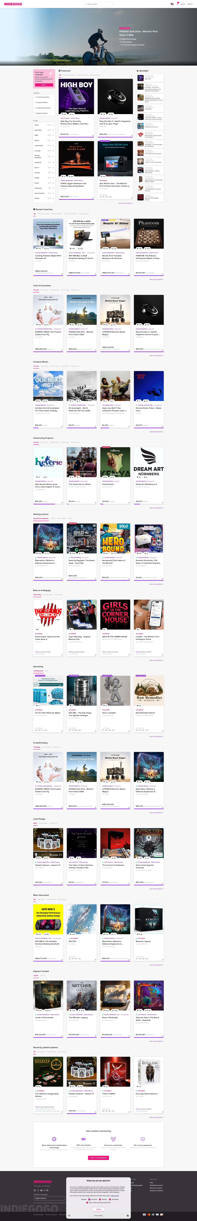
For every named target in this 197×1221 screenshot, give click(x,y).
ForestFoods (108, 484)
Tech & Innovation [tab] (69, 75)
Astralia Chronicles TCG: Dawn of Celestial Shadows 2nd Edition (148, 563)
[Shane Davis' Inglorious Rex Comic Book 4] (48, 615)
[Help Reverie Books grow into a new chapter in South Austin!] (48, 462)
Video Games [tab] (61, 518)
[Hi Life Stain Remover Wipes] (48, 691)
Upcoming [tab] (44, 290)
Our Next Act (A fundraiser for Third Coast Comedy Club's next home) (47, 410)
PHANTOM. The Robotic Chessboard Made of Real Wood (147, 258)
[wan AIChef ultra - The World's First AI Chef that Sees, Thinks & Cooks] (115, 158)
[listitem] (44, 125)
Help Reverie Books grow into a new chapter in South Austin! (48, 486)
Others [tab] (70, 518)
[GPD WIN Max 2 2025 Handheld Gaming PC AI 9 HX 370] (82, 234)
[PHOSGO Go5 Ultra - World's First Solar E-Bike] (82, 310)
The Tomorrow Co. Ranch (80, 484)
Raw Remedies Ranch (145, 713)
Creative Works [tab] (82, 75)
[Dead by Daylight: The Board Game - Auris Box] (82, 538)
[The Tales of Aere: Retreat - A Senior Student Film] (82, 843)
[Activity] (177, 4)
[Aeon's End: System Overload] (149, 843)
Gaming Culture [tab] (94, 75)
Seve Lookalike (109, 713)
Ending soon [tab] (75, 290)
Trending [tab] (37, 747)
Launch (43, 85)
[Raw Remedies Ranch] (149, 691)
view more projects (125, 203)
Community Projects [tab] (70, 214)
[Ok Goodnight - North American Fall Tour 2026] (82, 386)
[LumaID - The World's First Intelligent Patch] (149, 615)
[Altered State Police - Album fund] (149, 386)
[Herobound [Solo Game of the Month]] (115, 538)
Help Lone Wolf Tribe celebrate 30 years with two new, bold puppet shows (115, 410)
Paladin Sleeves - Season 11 (47, 865)
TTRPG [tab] (52, 518)
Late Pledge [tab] (65, 290)
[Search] (86, 4)
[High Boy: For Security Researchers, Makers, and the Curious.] (76, 96)
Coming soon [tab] (38, 671)
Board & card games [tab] (41, 518)
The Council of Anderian (113, 865)
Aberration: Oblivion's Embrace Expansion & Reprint (44, 563)
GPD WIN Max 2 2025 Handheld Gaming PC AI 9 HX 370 (81, 258)
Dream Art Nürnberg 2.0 (146, 484)
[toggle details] (93, 137)
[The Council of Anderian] (115, 843)
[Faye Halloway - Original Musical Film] (82, 615)
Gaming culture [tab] (84, 214)
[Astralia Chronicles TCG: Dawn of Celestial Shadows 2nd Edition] (149, 538)
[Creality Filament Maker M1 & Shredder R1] (48, 234)
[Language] (172, 4)
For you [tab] (36, 290)
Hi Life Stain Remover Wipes (47, 713)
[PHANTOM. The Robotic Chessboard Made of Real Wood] (149, 234)
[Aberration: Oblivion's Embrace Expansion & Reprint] (48, 538)
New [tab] (46, 671)
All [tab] (60, 75)
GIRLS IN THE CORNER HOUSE (114, 636)
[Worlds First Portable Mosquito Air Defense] (115, 234)
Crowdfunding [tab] (54, 290)
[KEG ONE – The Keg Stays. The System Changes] (82, 691)
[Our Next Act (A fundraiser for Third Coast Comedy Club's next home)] (48, 386)
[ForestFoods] (115, 462)
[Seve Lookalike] (115, 691)
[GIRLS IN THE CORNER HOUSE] (115, 615)
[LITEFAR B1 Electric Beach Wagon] (115, 310)
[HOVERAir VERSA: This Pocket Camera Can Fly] (48, 310)
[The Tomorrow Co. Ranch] (82, 462)
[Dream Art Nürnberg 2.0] (149, 462)
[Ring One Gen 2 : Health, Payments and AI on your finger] (115, 96)
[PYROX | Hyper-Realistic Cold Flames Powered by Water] (76, 158)
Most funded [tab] (46, 747)
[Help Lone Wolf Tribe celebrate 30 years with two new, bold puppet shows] (115, 386)
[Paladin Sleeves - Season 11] (48, 843)
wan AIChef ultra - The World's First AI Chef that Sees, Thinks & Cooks (114, 186)
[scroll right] (131, 75)
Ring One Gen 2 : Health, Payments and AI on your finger (147, 334)
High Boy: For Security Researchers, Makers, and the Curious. (74, 123)
